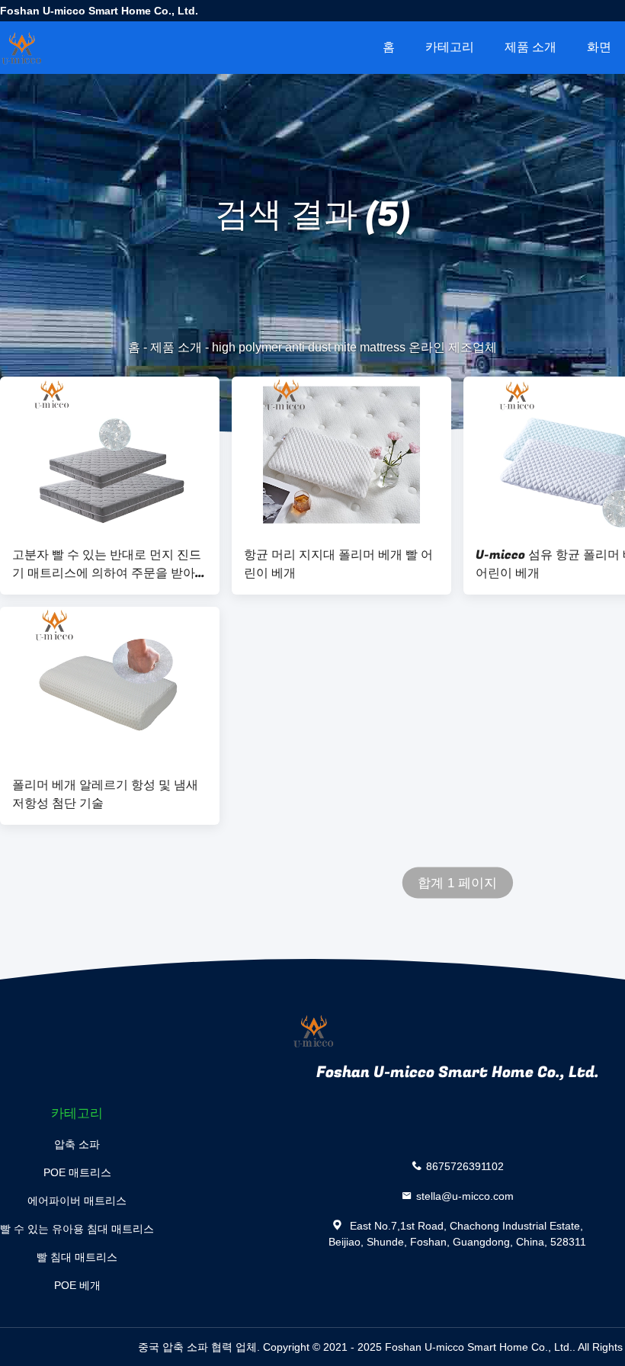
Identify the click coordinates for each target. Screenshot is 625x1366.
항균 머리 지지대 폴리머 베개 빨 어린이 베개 (338, 564)
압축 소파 (77, 1144)
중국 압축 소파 (173, 1347)
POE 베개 (77, 1285)
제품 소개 (530, 46)
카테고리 (449, 46)
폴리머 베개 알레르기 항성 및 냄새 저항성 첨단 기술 (105, 794)
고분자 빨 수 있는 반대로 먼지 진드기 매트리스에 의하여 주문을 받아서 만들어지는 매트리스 (109, 564)
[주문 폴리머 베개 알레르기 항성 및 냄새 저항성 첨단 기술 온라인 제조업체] (110, 685)
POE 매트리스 (77, 1172)
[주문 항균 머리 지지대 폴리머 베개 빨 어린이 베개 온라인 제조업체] (341, 455)
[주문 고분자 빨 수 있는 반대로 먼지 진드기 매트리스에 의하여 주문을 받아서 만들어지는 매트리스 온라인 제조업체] (110, 455)
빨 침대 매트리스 (77, 1257)
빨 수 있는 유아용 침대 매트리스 (77, 1229)
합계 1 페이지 (458, 883)
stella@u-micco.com (465, 1196)
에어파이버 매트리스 (77, 1200)
